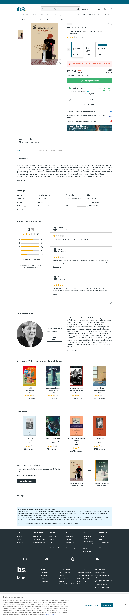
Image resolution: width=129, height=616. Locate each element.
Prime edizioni (37, 536)
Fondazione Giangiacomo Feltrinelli (103, 581)
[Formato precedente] (69, 49)
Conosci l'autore (57, 150)
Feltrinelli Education (101, 585)
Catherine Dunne (74, 31)
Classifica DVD (70, 539)
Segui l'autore (54, 338)
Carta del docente (76, 2)
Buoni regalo (55, 2)
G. (59, 277)
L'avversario (99, 438)
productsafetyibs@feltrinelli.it (69, 524)
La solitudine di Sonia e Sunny (76, 439)
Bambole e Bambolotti (86, 547)
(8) (37, 234)
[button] (77, 8)
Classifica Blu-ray (71, 542)
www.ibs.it (37, 515)
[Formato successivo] (110, 49)
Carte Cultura (65, 2)
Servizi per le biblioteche (84, 572)
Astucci (101, 548)
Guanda (71, 34)
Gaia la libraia (45, 581)
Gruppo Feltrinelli (100, 572)
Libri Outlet (20, 542)
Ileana (60, 228)
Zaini (100, 545)
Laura (60, 249)
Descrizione (21, 150)
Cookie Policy (50, 614)
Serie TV (68, 545)
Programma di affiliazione (85, 575)
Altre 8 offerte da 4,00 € (83, 75)
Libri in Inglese (21, 545)
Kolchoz (30, 438)
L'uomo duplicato (53, 388)
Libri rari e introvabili (39, 539)
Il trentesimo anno (76, 388)
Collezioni (36, 545)
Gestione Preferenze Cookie (67, 584)
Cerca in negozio (89, 104)
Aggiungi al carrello (91, 81)
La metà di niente (102, 483)
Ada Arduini (91, 31)
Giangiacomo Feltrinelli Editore (102, 576)
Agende (101, 539)
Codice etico (81, 584)
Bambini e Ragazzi (72, 548)
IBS (74, 75)
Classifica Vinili (54, 548)
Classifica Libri (21, 539)
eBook (18, 548)
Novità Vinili (53, 545)
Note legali (21, 496)
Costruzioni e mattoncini (87, 537)
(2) (42, 239)
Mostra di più (107, 303)
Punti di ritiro (45, 2)
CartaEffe (37, 2)
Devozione (99, 388)
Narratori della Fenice (45, 206)
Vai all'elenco (77, 65)
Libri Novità (20, 536)
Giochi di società (88, 544)
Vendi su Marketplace (83, 578)
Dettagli (32, 150)
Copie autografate (39, 542)
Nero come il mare (53, 438)
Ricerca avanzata (85, 8)
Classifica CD (53, 539)
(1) (42, 254)
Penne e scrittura (104, 542)
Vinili (50, 542)
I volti (30, 388)
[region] (64, 605)
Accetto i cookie (107, 605)
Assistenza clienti (90, 2)
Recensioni (43, 150)
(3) (42, 247)
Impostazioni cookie (91, 605)
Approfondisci (72, 351)
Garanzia (62, 581)
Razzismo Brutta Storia (102, 587)
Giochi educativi (88, 541)
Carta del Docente (89, 111)
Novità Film (69, 536)
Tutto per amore (76, 483)
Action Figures (87, 551)
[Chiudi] (126, 604)
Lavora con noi (81, 581)
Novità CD (52, 536)
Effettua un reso (63, 578)
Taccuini (101, 536)
